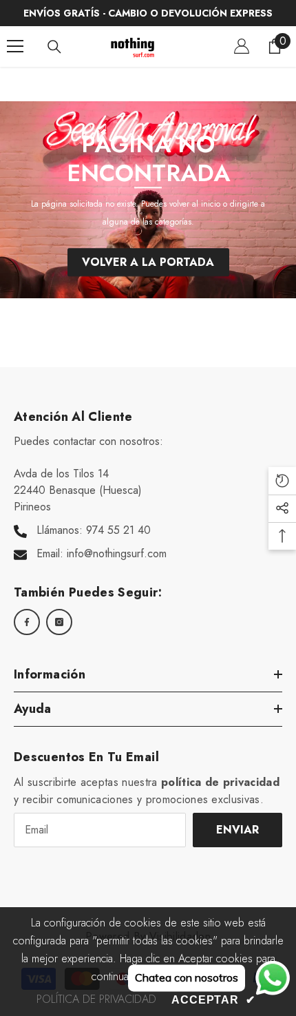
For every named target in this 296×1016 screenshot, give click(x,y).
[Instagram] (59, 622)
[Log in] (241, 46)
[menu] (15, 46)
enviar (237, 830)
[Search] (54, 47)
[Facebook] (27, 622)
